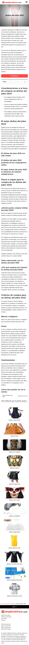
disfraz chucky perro (6, 625)
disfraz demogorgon (6, 624)
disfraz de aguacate (5, 627)
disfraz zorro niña (22, 396)
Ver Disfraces (14, 76)
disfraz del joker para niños (7, 396)
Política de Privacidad (6, 616)
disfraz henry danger (6, 629)
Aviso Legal (4, 618)
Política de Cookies (5, 615)
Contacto (3, 620)
